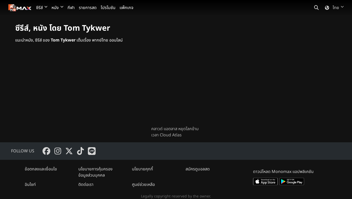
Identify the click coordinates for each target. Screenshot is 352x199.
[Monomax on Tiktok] (80, 151)
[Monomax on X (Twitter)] (69, 151)
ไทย (336, 8)
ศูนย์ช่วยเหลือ (143, 184)
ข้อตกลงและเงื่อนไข (41, 169)
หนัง (55, 8)
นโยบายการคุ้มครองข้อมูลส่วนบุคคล (95, 172)
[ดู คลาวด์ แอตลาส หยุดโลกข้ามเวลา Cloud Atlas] (176, 89)
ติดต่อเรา (86, 184)
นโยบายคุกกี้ (142, 169)
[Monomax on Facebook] (46, 151)
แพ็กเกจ (126, 8)
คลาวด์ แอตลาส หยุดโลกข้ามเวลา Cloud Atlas (175, 132)
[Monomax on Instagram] (57, 151)
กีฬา (71, 8)
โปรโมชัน (108, 8)
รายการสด (88, 8)
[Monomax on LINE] (92, 151)
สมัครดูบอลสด (198, 169)
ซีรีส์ (39, 8)
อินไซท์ (30, 184)
